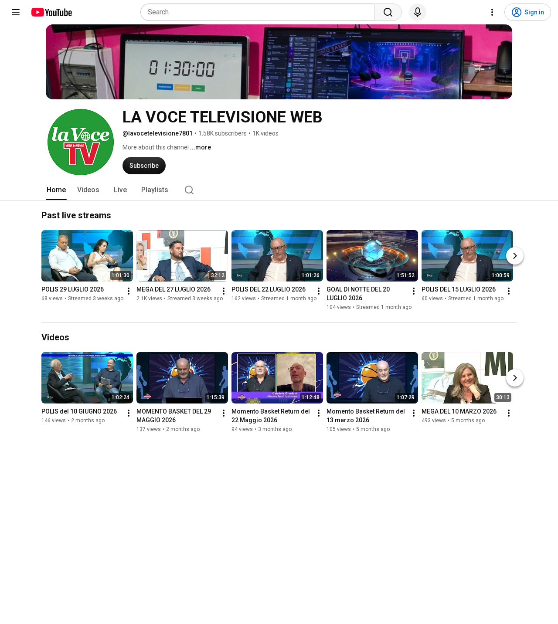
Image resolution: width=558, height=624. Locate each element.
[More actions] (128, 291)
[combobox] (260, 12)
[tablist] (279, 190)
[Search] (388, 12)
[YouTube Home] (51, 12)
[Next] (515, 256)
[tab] (56, 190)
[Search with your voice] (417, 12)
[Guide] (15, 12)
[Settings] (492, 12)
